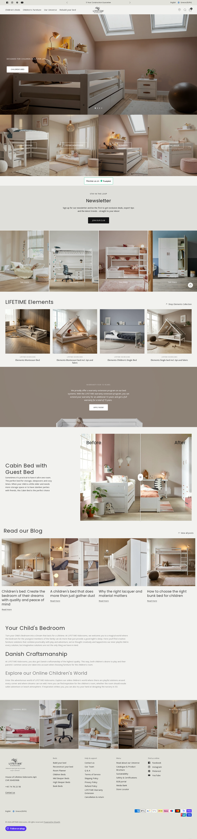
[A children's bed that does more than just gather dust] (74, 562)
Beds (55, 758)
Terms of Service (93, 774)
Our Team (89, 766)
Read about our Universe (128, 762)
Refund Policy (91, 786)
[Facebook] (7, 2)
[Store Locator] (179, 9)
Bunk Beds (58, 786)
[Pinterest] (17, 2)
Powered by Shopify (52, 822)
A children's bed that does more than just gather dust (72, 593)
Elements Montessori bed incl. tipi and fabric (75, 361)
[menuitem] (13, 9)
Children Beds (59, 774)
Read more (7, 609)
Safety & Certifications (126, 777)
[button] (17, 69)
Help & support (91, 758)
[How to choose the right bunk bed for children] (171, 562)
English (173, 2)
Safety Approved (98, 2)
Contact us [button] (10, 793)
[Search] (185, 9)
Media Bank (121, 785)
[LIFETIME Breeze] (172, 145)
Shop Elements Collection (180, 304)
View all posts (187, 533)
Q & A (87, 770)
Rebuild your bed (68, 9)
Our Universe (50, 9)
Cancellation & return (94, 797)
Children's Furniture (32, 9)
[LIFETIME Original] (25, 145)
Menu (118, 758)
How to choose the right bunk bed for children (167, 593)
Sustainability (122, 773)
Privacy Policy (91, 782)
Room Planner (59, 770)
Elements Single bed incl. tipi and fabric (169, 360)
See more (24, 282)
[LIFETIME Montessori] (73, 145)
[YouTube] (22, 2)
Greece (186, 2)
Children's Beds (12, 9)
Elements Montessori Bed (27, 360)
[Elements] (123, 145)
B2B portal (121, 781)
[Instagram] (12, 2)
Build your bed (59, 762)
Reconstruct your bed (63, 766)
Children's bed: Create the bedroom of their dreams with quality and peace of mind (23, 597)
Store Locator (122, 789)
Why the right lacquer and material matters (120, 593)
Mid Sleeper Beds (61, 778)
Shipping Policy (91, 778)
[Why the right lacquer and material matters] (123, 562)
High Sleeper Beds (61, 782)
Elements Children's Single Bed (122, 360)
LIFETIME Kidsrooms (28, 357)
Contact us (89, 762)
